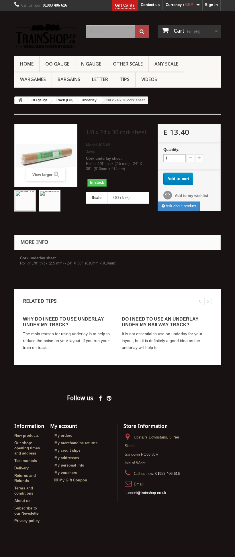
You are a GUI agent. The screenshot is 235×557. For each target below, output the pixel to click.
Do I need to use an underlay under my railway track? (160, 322)
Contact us (150, 5)
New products (26, 435)
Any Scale (166, 64)
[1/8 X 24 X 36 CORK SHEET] (49, 200)
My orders (63, 435)
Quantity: (171, 149)
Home (27, 64)
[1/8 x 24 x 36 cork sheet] (25, 200)
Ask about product (180, 206)
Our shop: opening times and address (27, 448)
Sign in (211, 5)
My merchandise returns (75, 443)
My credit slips (67, 450)
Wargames (33, 79)
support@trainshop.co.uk (145, 493)
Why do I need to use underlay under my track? (63, 322)
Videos (149, 79)
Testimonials (25, 461)
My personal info (69, 465)
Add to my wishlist (191, 195)
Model (91, 145)
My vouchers (65, 473)
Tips (125, 79)
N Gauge (91, 64)
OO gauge (57, 64)
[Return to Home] (20, 100)
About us (22, 501)
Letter (100, 79)
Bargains (69, 79)
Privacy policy (27, 521)
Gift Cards (125, 5)
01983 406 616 (167, 473)
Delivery (21, 468)
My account (63, 426)
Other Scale (128, 64)
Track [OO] (64, 100)
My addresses (66, 458)
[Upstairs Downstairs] (45, 35)
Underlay (89, 100)
